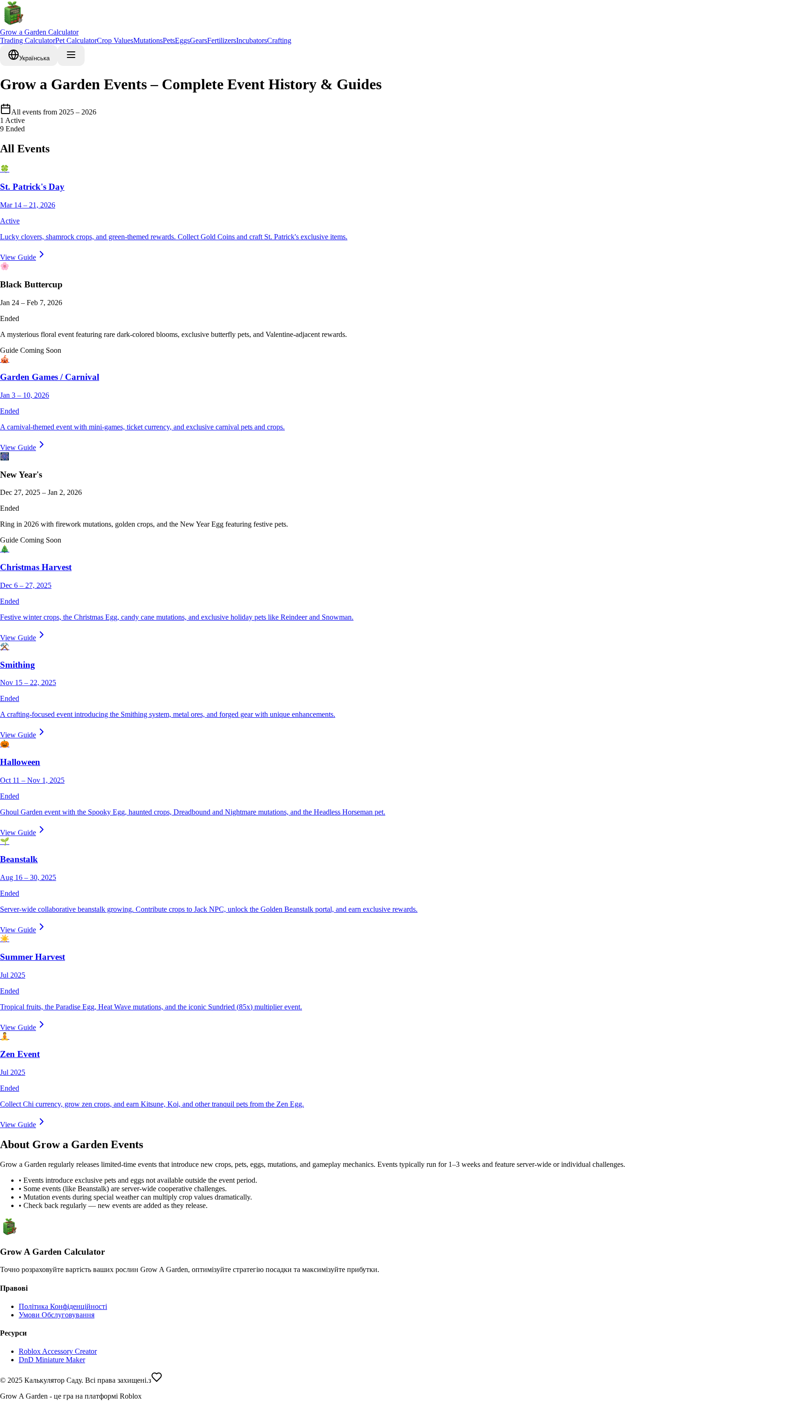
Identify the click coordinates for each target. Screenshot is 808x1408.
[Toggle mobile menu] (71, 55)
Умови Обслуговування (56, 1315)
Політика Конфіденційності (63, 1306)
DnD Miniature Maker (52, 1360)
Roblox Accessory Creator (58, 1351)
